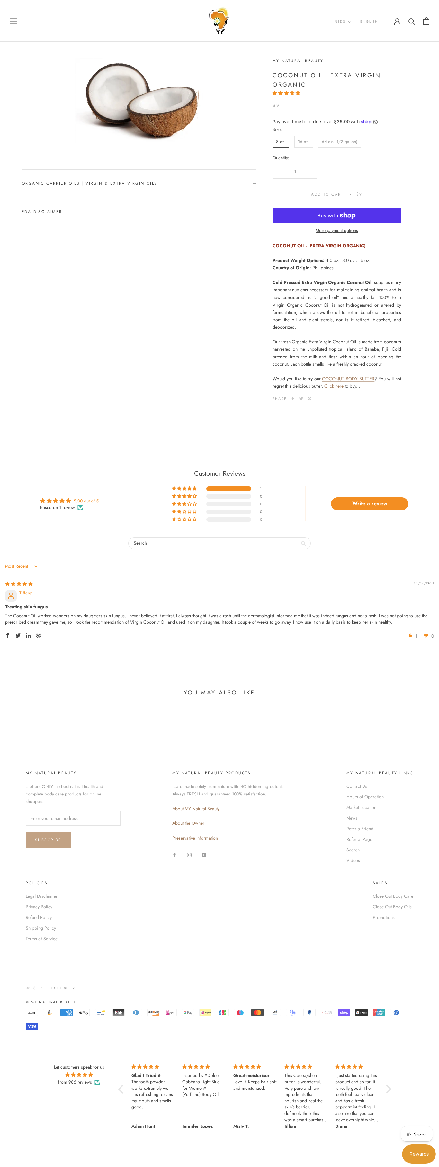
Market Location (361, 807)
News (351, 818)
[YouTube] (204, 854)
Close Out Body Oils (392, 907)
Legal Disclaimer (42, 896)
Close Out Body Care (393, 896)
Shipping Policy (41, 928)
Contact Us (356, 786)
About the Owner (188, 823)
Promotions (384, 917)
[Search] (411, 21)
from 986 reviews (75, 1082)
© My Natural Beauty (51, 1002)
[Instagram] (189, 854)
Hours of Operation (365, 797)
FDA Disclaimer (42, 212)
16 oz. (303, 141)
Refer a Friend (359, 828)
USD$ (340, 21)
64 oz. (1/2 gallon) (339, 141)
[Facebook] (293, 398)
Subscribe (48, 840)
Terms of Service (42, 938)
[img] (19, 584)
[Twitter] (301, 398)
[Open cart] (426, 21)
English (369, 21)
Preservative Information (195, 838)
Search (353, 850)
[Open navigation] (13, 20)
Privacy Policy (39, 907)
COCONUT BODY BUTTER (348, 378)
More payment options (337, 230)
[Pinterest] (309, 398)
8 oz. (281, 141)
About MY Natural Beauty (196, 808)
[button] (286, 93)
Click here (334, 386)
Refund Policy (39, 917)
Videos (353, 860)
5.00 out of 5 (86, 501)
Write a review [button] (369, 503)
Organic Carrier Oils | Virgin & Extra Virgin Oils (89, 183)
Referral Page (359, 839)
